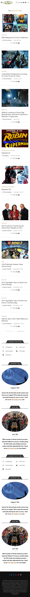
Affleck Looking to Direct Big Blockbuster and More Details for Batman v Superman (15, 115)
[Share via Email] (18, 43)
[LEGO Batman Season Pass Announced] (15, 250)
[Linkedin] (21, 2)
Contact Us (15, 594)
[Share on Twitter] (15, 43)
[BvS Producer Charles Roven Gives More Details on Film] (15, 211)
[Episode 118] (15, 175)
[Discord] (25, 2)
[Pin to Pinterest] (16, 43)
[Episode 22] (15, 138)
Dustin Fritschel (7, 119)
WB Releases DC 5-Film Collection (15, 38)
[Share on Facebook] (13, 43)
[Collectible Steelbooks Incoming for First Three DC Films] (15, 59)
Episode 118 (6, 189)
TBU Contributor (7, 40)
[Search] (28, 2)
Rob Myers (6, 155)
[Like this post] (11, 43)
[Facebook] (16, 2)
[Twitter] (18, 2)
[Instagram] (19, 2)
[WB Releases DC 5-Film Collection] (15, 23)
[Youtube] (23, 2)
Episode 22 (6, 153)
